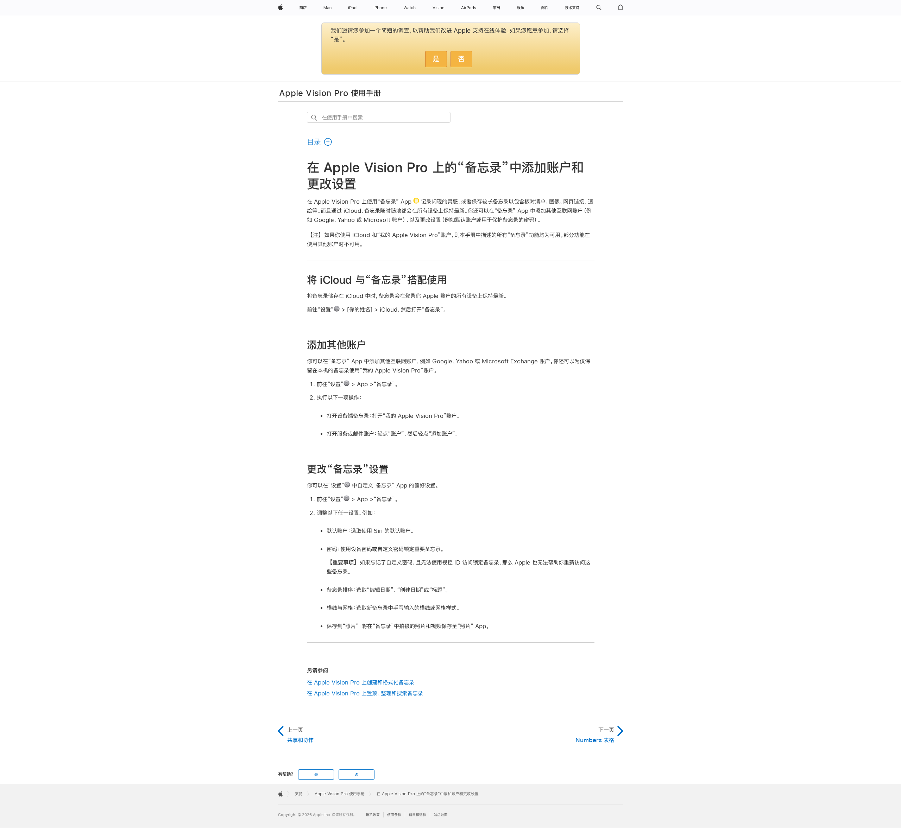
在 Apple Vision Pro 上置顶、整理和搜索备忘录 (365, 693)
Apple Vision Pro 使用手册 (330, 92)
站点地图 (441, 815)
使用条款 (394, 815)
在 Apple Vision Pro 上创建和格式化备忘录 (360, 682)
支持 (299, 794)
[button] (598, 7)
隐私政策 (373, 815)
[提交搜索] (314, 117)
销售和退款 (417, 815)
